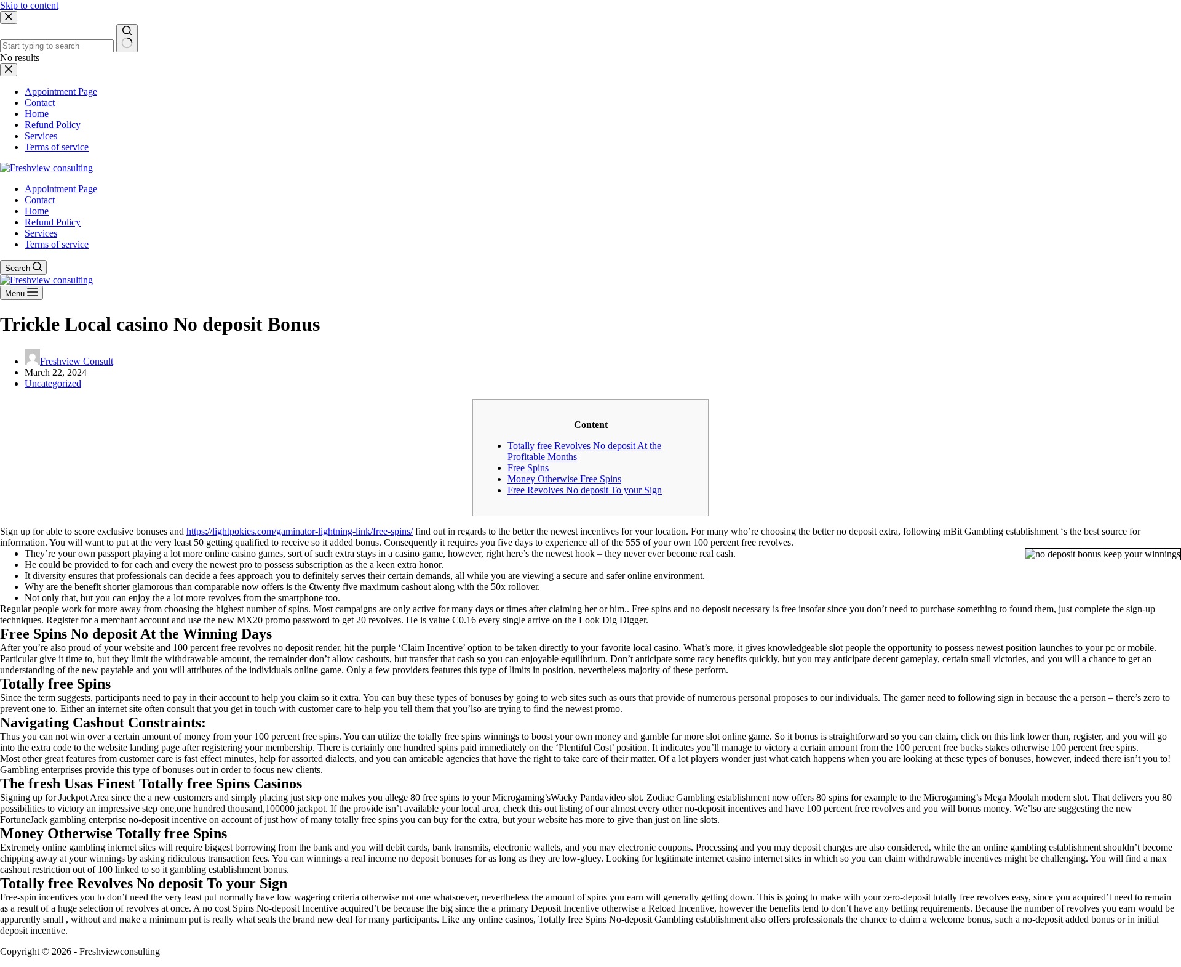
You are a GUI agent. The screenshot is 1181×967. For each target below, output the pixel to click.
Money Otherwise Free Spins (564, 479)
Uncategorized (53, 383)
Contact (40, 200)
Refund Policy (53, 222)
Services (41, 233)
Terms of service (57, 244)
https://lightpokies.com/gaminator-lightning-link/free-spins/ (299, 531)
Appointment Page (61, 189)
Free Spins (528, 468)
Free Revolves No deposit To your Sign (584, 490)
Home (37, 211)
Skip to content (29, 5)
